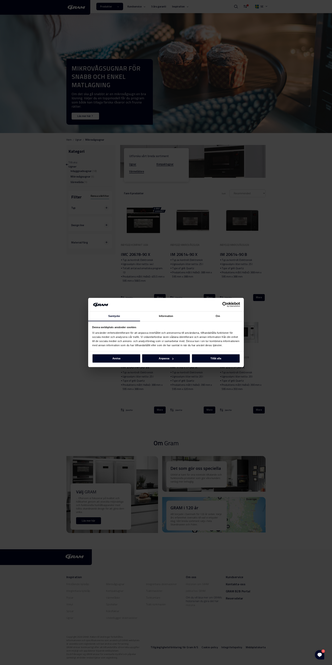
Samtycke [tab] (114, 316)
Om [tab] (218, 316)
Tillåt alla (215, 358)
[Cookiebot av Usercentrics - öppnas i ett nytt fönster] (225, 304)
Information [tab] (166, 316)
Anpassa (164, 358)
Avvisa (116, 358)
